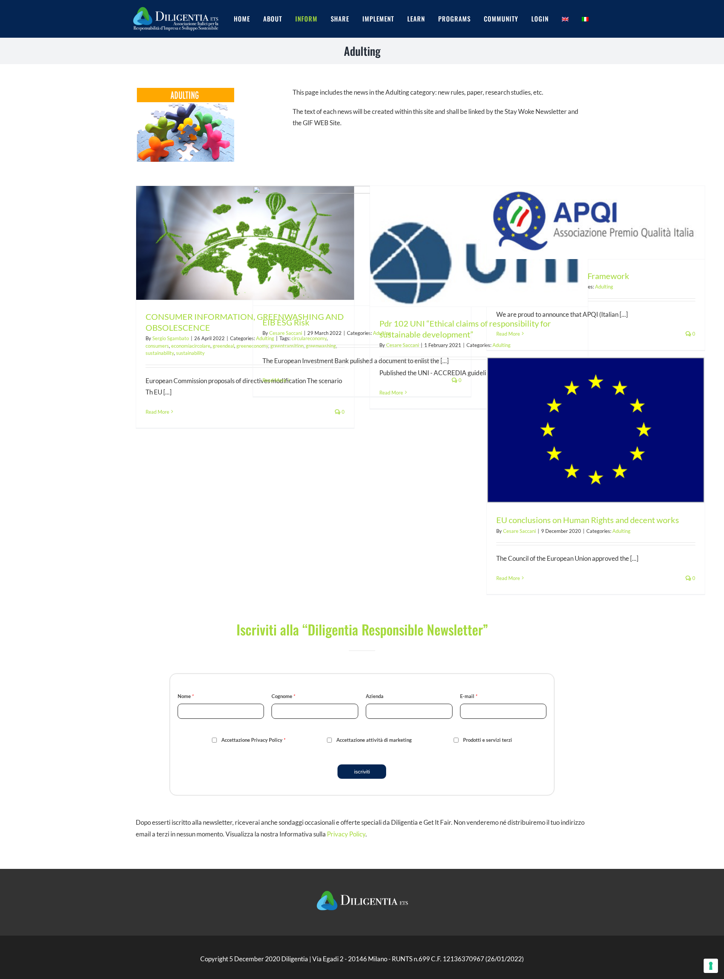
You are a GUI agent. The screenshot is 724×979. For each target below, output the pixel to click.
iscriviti (362, 772)
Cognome (283, 696)
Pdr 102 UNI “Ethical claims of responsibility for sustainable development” (465, 328)
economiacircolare (190, 346)
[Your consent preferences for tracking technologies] (711, 966)
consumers (157, 346)
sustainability (160, 353)
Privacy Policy (346, 834)
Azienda (374, 696)
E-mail (468, 696)
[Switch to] (572, 19)
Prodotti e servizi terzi (487, 740)
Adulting (604, 287)
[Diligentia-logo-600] (175, 7)
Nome (186, 696)
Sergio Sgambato (170, 338)
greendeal (223, 346)
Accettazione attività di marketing (374, 740)
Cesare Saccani (285, 333)
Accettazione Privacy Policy (253, 740)
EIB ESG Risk (286, 322)
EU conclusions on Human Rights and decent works (587, 520)
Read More (157, 412)
